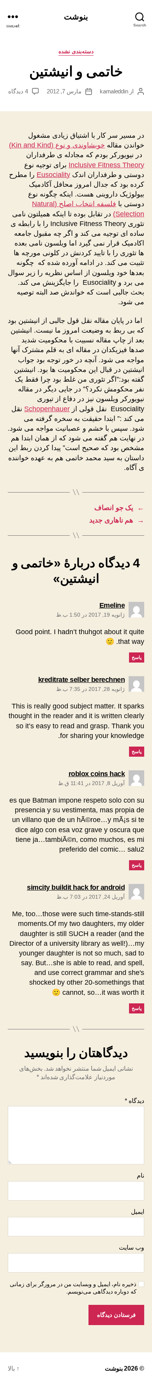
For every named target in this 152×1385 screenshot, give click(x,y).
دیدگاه (134, 1100)
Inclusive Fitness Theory (106, 165)
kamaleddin (114, 91)
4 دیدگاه (18, 91)
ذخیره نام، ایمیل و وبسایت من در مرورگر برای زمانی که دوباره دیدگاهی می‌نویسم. (73, 1288)
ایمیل (137, 1211)
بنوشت (76, 16)
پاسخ (136, 657)
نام (140, 1175)
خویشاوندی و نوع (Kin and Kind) (57, 145)
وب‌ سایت (131, 1247)
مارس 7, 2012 (64, 91)
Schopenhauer (47, 409)
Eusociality (53, 175)
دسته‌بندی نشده (76, 51)
